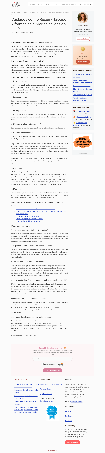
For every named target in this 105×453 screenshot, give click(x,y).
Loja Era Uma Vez (46, 394)
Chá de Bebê (49, 4)
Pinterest (68, 421)
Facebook (68, 416)
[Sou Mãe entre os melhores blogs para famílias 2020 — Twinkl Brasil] (52, 413)
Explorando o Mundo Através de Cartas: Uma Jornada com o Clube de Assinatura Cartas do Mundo (26, 409)
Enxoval (40, 4)
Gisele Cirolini (29, 32)
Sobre (80, 4)
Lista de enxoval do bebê (81, 86)
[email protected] (76, 402)
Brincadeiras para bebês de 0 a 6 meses (29, 219)
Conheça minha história (83, 39)
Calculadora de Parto (68, 4)
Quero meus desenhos (52, 370)
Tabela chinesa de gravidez (82, 95)
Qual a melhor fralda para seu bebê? (28, 221)
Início (13, 12)
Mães (34, 335)
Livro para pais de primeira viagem (28, 216)
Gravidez (32, 4)
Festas (57, 4)
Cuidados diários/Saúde (23, 12)
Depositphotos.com (46, 401)
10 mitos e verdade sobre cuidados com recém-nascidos (35, 209)
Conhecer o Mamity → (83, 61)
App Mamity (88, 4)
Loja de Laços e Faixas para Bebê (51, 384)
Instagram (68, 411)
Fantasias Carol (45, 389)
